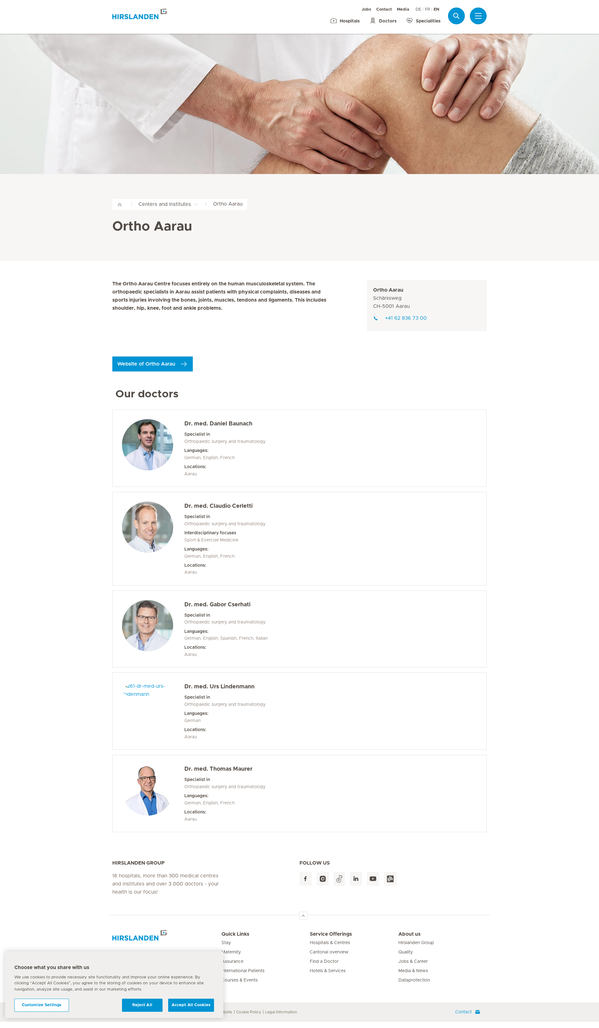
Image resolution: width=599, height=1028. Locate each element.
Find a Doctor (324, 961)
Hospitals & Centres (330, 943)
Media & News (413, 971)
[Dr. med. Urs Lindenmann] (153, 711)
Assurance (232, 961)
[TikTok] (339, 879)
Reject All (142, 1005)
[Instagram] (323, 879)
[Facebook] (306, 879)
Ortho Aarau (388, 290)
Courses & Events (240, 980)
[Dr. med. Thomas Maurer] (153, 793)
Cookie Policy (248, 1012)
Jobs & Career (413, 961)
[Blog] (390, 879)
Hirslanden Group (416, 943)
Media (403, 9)
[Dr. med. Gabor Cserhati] (153, 629)
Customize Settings (41, 1005)
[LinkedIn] (356, 879)
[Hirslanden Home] (167, 938)
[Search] (456, 16)
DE (418, 9)
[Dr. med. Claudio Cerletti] (153, 539)
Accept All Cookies (191, 1005)
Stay (226, 943)
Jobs (366, 9)
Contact (384, 9)
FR (427, 9)
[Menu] (478, 15)
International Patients (243, 971)
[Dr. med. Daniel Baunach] (153, 448)
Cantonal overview (329, 952)
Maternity (231, 952)
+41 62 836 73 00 (406, 318)
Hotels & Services (328, 971)
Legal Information (281, 1012)
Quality (405, 952)
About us (409, 934)
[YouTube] (373, 879)
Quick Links (235, 934)
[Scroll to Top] (303, 915)
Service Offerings (331, 934)
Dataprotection (414, 980)
